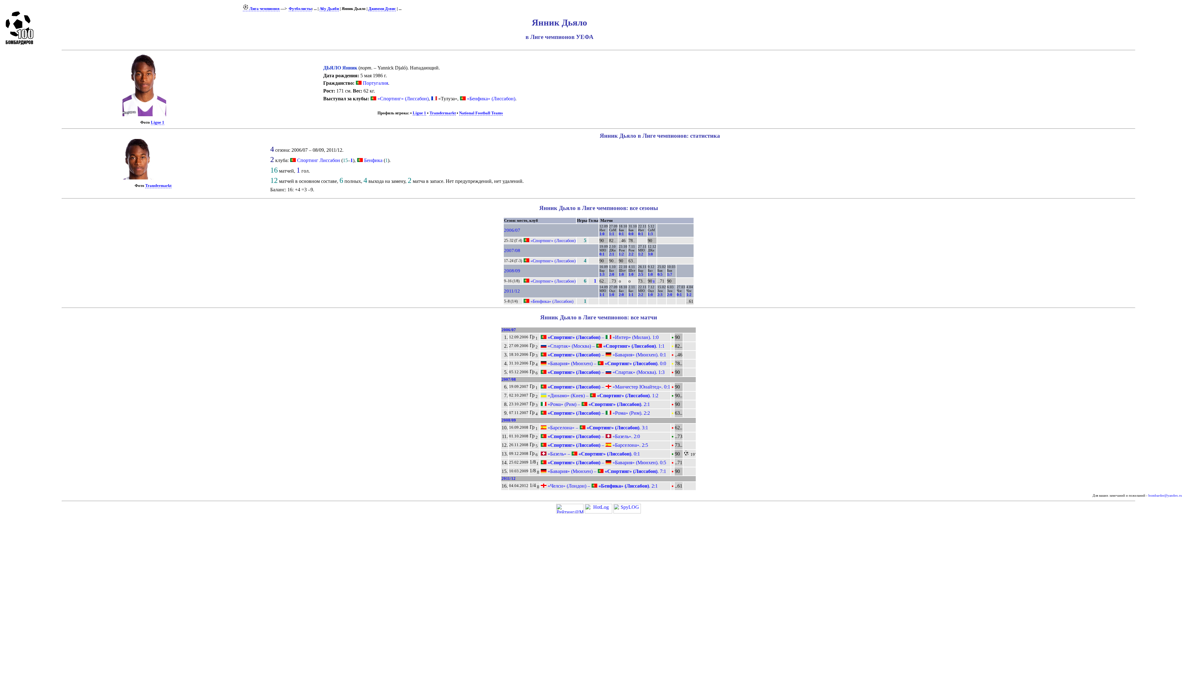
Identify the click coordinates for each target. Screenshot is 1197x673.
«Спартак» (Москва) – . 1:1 (605, 346)
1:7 (669, 274)
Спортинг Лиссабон (318, 160)
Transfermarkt (443, 113)
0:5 (659, 274)
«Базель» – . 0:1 (593, 453)
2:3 (659, 295)
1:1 (611, 234)
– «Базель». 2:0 (593, 436)
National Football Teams (481, 113)
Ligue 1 (157, 122)
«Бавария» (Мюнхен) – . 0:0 (606, 363)
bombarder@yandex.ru (1165, 495)
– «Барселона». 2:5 (597, 445)
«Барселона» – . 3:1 (597, 427)
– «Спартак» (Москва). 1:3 (605, 372)
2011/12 (512, 291)
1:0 (601, 234)
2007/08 (512, 250)
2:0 (611, 274)
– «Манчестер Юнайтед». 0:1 (608, 386)
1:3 (650, 234)
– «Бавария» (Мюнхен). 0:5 (606, 462)
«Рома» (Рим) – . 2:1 (598, 404)
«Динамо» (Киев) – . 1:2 (602, 395)
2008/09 (512, 270)
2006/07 (512, 230)
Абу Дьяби (329, 9)
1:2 (621, 254)
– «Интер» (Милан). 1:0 (602, 337)
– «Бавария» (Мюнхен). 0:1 (606, 354)
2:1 (611, 254)
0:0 (630, 234)
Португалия (375, 83)
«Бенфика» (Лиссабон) (490, 98)
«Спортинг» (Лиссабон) (402, 98)
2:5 (640, 274)
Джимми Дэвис (382, 9)
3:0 (650, 254)
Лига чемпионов (264, 9)
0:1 (621, 234)
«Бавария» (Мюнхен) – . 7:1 (606, 471)
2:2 (630, 254)
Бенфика (373, 160)
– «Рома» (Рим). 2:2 (598, 413)
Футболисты (300, 9)
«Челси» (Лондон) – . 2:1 (602, 486)
